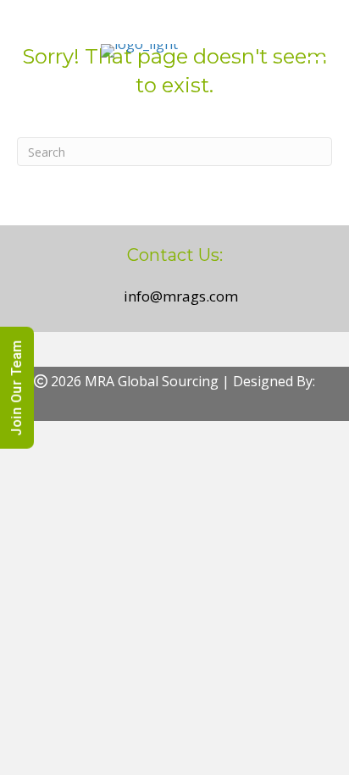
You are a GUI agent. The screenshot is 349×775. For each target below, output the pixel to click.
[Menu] (317, 51)
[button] (155, 408)
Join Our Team (16, 388)
